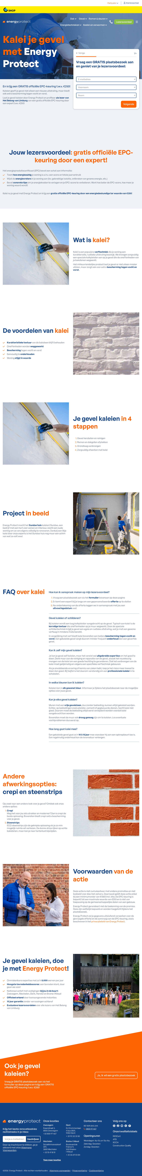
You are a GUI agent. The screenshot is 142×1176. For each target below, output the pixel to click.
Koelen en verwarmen (94, 25)
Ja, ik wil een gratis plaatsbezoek (116, 1075)
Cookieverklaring (96, 1170)
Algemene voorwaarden (60, 1170)
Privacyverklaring (79, 1170)
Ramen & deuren (97, 19)
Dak (72, 19)
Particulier (111, 3)
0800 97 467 (91, 1129)
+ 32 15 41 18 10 (49, 1152)
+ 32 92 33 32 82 (73, 1136)
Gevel (82, 19)
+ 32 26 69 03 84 (73, 1155)
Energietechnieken (69, 25)
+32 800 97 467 (49, 1133)
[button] (113, 3)
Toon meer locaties (52, 1160)
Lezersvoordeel (124, 21)
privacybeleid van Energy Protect (108, 921)
